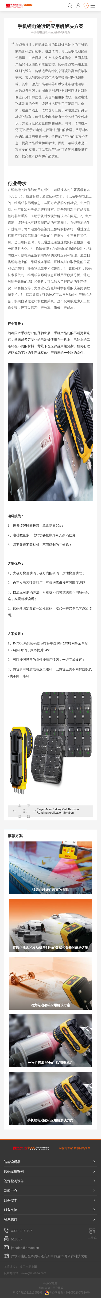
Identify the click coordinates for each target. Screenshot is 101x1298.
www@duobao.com (33, 1273)
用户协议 (58, 1288)
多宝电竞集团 (28, 1266)
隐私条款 (44, 1288)
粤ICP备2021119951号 (27, 1292)
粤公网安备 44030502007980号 (69, 1292)
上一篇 (16, 811)
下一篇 (32, 811)
